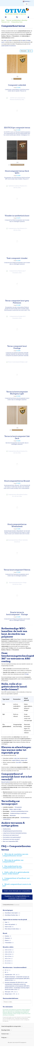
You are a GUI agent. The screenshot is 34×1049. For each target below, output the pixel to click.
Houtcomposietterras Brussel (17, 481)
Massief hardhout (5, 782)
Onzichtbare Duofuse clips (12, 915)
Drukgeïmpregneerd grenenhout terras (12, 831)
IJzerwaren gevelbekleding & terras (19, 811)
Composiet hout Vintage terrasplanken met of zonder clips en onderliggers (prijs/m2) (17, 263)
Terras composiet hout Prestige (17, 347)
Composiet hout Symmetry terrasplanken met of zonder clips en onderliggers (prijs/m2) (17, 575)
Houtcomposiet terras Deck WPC (17, 172)
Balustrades (13, 815)
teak (10, 40)
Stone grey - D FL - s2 (11, 991)
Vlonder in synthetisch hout (17, 216)
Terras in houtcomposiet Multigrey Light (17, 393)
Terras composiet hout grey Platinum (17, 302)
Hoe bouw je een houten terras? (11, 835)
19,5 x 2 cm (9, 958)
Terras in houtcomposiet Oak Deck (17, 437)
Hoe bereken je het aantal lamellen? (12, 837)
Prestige (27, 674)
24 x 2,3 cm (9, 963)
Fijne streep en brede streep (13, 929)
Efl (6, 972)
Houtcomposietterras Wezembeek (17, 525)
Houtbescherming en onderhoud (18, 813)
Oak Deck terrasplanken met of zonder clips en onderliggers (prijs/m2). (17, 443)
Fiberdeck (8, 938)
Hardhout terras (7, 829)
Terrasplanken (18, 807)
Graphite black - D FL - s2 (12, 974)
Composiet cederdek (17, 85)
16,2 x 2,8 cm (9, 956)
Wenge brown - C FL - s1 (12, 994)
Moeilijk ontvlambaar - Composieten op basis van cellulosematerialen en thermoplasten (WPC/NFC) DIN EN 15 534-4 (17, 978)
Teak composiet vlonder (17, 258)
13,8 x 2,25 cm (9, 952)
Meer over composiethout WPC (10, 841)
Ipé (19, 40)
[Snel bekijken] (17, 82)
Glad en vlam (9, 926)
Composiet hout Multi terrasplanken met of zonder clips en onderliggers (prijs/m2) (17, 220)
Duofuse (8, 936)
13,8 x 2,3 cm (9, 954)
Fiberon (8, 940)
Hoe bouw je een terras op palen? (11, 839)
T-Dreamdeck (9, 942)
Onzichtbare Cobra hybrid (12, 913)
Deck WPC (18, 762)
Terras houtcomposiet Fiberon (17, 570)
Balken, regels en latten (15, 809)
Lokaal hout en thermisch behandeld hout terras (15, 833)
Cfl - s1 (7, 970)
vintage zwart (23, 760)
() (26, 4)
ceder (5, 40)
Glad (7, 922)
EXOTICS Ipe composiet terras (17, 128)
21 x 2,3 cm (9, 961)
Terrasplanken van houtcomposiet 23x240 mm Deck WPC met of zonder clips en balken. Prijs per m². (17, 178)
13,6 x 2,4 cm (9, 949)
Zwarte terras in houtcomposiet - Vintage (17, 613)
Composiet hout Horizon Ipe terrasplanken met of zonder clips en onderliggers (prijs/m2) (17, 399)
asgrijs (23, 40)
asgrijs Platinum (16, 760)
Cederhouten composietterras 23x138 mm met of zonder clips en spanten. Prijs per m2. (17, 90)
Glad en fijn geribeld (11, 924)
